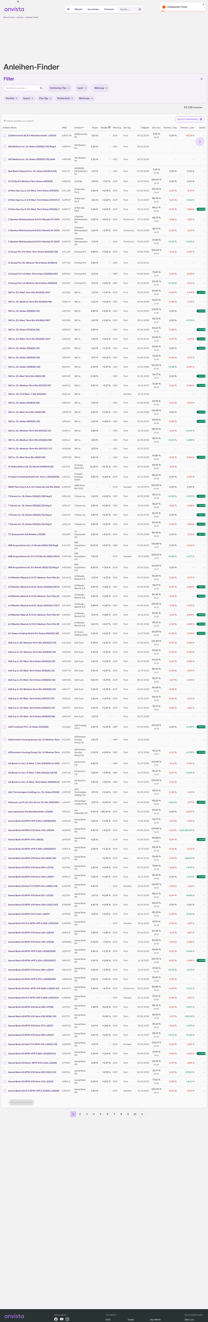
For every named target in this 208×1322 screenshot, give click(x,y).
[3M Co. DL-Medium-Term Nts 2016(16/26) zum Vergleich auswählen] (5, 440)
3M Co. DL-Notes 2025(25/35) (24, 348)
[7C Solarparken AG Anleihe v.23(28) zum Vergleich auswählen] (5, 534)
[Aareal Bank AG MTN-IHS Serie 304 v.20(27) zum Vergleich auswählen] (5, 877)
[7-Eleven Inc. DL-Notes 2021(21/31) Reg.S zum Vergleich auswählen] (5, 515)
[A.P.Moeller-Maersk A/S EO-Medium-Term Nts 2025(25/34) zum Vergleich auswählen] (5, 596)
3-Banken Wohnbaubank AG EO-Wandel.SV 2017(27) (35, 241)
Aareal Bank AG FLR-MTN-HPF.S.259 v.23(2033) (33, 997)
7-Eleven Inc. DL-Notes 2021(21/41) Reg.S (29, 524)
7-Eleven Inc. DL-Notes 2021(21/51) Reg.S (29, 505)
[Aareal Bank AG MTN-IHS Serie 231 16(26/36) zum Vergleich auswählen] (5, 858)
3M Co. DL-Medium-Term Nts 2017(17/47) (29, 385)
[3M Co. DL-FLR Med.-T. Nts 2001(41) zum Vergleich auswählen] (5, 394)
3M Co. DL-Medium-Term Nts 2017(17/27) (29, 430)
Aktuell (78, 9)
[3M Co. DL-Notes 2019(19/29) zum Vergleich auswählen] (5, 329)
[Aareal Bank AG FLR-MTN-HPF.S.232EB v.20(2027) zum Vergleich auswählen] (5, 1091)
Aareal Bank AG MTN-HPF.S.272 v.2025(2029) (32, 979)
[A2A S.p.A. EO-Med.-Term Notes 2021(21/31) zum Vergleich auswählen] (5, 670)
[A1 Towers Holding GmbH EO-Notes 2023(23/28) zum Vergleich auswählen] (5, 633)
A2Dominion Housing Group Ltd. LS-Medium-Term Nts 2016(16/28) (43, 752)
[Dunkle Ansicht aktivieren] (18, 1)
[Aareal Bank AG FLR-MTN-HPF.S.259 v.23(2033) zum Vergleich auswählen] (5, 997)
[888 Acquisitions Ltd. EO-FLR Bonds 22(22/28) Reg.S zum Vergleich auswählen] (5, 556)
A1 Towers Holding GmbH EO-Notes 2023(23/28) (33, 633)
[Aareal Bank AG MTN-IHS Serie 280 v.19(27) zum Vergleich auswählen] (5, 970)
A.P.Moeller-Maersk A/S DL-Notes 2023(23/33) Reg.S (36, 605)
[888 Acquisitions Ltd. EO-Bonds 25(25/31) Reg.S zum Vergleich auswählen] (5, 567)
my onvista (93, 9)
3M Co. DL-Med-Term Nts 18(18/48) (26, 412)
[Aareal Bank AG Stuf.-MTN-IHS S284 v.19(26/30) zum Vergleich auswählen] (5, 988)
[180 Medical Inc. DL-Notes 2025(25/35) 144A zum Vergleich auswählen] (5, 159)
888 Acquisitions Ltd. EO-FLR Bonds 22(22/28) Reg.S (36, 556)
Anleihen (20, 17)
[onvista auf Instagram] (67, 1319)
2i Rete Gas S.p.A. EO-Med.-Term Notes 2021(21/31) (35, 209)
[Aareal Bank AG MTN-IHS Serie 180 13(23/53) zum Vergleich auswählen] (5, 1072)
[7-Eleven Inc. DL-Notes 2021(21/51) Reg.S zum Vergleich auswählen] (5, 505)
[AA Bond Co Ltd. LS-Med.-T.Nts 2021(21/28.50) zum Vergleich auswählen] (5, 772)
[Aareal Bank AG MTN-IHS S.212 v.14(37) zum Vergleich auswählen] (5, 914)
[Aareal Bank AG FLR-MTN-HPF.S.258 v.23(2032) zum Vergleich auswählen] (5, 923)
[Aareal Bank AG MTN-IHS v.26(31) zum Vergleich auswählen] (5, 839)
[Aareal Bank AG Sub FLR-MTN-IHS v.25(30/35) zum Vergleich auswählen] (5, 1044)
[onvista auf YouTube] (61, 1319)
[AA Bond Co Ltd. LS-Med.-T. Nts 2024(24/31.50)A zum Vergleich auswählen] (5, 763)
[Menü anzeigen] (68, 9)
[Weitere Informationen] (109, 127)
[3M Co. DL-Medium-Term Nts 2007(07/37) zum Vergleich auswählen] (5, 448)
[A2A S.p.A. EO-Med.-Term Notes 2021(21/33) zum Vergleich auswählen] (5, 708)
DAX (108, 1319)
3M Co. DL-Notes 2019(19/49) (24, 402)
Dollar (131, 1319)
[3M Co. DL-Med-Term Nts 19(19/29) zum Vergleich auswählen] (5, 376)
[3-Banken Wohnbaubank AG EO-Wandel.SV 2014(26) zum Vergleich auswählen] (5, 219)
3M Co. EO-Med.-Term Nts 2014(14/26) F (29, 320)
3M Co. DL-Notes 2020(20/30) (24, 421)
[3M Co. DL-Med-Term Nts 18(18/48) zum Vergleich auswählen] (5, 412)
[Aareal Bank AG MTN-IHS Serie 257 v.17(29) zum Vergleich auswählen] (5, 895)
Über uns (189, 1319)
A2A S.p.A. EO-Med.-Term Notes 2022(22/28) (31, 716)
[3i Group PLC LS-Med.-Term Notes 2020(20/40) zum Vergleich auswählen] (5, 274)
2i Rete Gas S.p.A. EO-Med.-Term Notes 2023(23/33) (35, 190)
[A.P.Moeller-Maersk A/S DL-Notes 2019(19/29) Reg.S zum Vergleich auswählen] (5, 587)
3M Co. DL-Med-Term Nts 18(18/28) (26, 457)
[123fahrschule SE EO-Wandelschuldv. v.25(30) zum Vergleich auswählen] (5, 135)
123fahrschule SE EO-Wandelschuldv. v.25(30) (32, 135)
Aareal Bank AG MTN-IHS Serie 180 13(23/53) (32, 1072)
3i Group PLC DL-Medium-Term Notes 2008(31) (32, 262)
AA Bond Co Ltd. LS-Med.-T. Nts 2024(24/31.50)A (34, 763)
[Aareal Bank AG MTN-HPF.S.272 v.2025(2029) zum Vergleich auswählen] (5, 979)
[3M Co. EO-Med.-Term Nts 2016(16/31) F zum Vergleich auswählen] (5, 339)
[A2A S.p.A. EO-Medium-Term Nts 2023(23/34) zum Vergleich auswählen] (5, 642)
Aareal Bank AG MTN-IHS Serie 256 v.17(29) (30, 1006)
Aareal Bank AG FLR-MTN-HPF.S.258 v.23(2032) (33, 923)
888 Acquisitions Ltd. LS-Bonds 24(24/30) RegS (33, 545)
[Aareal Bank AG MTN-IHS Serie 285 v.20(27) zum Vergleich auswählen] (5, 1035)
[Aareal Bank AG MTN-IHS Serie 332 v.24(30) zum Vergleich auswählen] (5, 830)
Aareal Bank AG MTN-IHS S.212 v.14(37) (29, 913)
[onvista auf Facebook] (56, 1319)
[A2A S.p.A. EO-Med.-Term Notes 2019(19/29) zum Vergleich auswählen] (5, 661)
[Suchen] (140, 9)
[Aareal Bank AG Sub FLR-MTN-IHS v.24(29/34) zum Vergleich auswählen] (5, 886)
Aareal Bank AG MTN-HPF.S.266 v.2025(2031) (32, 1053)
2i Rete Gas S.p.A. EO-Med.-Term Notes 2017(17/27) (35, 199)
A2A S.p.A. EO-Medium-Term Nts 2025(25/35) (32, 651)
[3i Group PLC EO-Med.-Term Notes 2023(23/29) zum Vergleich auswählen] (5, 252)
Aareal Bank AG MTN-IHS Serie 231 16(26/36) (32, 858)
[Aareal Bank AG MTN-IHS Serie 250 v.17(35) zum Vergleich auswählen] (5, 867)
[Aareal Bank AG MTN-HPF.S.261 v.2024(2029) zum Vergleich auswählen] (5, 821)
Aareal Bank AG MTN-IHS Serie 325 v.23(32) (31, 941)
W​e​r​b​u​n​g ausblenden (128, 39)
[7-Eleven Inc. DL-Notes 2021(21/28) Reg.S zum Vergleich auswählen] (5, 496)
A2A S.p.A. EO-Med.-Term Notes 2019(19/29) (31, 661)
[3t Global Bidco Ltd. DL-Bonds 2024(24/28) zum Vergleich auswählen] (5, 466)
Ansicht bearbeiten (187, 119)
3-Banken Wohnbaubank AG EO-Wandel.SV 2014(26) (36, 219)
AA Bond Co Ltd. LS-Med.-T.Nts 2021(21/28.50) (32, 772)
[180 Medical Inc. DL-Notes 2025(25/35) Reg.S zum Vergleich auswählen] (5, 146)
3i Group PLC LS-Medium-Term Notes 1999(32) (32, 283)
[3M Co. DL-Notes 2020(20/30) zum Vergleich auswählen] (5, 421)
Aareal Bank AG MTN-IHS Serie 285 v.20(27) (31, 1034)
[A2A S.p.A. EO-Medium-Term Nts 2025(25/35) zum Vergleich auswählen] (5, 652)
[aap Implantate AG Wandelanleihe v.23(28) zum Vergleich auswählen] (5, 811)
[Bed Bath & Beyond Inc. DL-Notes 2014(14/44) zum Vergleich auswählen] (5, 171)
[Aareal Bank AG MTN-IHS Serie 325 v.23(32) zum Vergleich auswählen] (5, 942)
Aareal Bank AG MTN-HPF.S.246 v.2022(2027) (32, 848)
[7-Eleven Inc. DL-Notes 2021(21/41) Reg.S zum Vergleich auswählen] (5, 524)
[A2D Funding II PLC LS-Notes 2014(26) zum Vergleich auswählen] (5, 727)
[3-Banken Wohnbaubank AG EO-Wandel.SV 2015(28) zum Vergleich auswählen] (5, 230)
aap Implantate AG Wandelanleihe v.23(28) (30, 811)
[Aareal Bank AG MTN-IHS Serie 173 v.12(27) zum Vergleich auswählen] (5, 1025)
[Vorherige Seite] (66, 1114)
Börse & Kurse (9, 17)
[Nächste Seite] (142, 1114)
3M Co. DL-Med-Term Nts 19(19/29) (26, 376)
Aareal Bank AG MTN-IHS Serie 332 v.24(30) (31, 830)
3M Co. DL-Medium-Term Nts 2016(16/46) (30, 301)
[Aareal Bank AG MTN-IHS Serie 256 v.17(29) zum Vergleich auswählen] (5, 1007)
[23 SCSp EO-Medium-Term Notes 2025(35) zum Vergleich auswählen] (5, 181)
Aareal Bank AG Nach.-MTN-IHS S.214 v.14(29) (32, 1062)
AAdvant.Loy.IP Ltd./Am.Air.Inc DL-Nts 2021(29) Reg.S (36, 802)
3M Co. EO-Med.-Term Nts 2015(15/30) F (29, 292)
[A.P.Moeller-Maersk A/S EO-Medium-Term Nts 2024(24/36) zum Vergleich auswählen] (5, 624)
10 (135, 1114)
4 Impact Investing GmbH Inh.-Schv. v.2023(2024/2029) (37, 476)
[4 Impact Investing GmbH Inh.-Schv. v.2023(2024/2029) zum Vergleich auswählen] (5, 477)
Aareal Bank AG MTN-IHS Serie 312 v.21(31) (30, 1081)
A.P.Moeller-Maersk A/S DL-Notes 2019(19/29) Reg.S (36, 586)
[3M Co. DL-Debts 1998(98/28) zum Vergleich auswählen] (5, 367)
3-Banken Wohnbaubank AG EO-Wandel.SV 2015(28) (35, 230)
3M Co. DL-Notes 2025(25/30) (24, 310)
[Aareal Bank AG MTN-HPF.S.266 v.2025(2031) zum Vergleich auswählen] (5, 1053)
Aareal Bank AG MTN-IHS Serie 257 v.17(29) (30, 895)
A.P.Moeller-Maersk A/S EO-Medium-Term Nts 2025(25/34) (39, 596)
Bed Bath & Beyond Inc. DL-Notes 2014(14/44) (32, 171)
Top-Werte (155, 1319)
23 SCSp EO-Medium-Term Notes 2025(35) (30, 181)
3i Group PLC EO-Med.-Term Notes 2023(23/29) (33, 251)
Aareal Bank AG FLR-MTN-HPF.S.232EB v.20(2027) (34, 1090)
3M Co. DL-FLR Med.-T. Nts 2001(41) (27, 394)
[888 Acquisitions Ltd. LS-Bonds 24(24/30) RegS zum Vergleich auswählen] (5, 545)
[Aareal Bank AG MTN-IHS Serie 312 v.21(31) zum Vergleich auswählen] (5, 1081)
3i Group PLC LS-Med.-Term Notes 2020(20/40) (33, 273)
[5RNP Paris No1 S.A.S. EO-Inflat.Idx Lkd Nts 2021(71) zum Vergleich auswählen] (5, 487)
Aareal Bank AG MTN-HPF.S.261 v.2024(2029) (32, 820)
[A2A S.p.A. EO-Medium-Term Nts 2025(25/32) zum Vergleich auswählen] (5, 689)
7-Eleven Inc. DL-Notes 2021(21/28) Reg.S (30, 496)
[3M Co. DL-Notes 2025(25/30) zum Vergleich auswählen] (5, 311)
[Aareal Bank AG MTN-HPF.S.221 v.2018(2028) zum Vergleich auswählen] (5, 951)
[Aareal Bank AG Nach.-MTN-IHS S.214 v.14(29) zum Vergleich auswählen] (5, 1063)
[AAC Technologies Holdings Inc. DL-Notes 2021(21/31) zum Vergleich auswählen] (5, 792)
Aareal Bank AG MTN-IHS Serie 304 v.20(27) (31, 876)
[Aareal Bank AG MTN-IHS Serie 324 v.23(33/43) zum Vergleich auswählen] (5, 904)
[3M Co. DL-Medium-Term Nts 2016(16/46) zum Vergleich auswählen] (5, 301)
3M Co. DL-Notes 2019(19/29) (24, 329)
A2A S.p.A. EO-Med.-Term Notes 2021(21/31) (31, 670)
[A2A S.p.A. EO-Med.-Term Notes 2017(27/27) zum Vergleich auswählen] (5, 698)
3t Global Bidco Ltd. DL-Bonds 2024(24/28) (30, 466)
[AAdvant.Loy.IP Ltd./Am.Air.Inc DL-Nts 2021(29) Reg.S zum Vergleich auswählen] (5, 802)
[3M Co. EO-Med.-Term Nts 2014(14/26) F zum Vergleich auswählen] (5, 320)
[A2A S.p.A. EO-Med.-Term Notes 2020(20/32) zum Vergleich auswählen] (5, 680)
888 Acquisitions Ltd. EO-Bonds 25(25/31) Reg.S (33, 567)
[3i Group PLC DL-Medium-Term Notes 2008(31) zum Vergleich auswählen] (5, 263)
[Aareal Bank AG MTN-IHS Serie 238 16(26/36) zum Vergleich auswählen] (5, 1016)
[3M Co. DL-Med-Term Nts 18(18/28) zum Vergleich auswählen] (5, 457)
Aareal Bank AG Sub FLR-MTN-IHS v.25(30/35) (32, 1044)
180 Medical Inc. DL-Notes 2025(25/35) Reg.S (32, 146)
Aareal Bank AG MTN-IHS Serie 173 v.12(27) (30, 1025)
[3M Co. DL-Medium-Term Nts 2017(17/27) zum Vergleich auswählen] (5, 430)
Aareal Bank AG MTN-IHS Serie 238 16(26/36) (32, 1016)
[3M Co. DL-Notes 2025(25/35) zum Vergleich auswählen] (5, 348)
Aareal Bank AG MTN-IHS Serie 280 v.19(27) (31, 969)
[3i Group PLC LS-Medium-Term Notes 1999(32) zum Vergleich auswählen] (5, 283)
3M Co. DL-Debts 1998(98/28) (24, 366)
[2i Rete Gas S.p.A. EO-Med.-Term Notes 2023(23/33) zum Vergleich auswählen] (5, 190)
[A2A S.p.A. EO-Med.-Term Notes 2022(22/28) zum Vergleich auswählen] (5, 716)
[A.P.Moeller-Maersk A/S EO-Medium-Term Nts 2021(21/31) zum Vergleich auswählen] (5, 615)
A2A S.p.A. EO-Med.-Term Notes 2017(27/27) (31, 698)
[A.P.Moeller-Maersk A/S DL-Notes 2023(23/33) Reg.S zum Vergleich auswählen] (5, 605)
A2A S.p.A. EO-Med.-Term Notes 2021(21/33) (31, 707)
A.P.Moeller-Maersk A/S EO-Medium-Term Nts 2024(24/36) (39, 624)
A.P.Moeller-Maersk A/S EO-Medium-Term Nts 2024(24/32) (39, 577)
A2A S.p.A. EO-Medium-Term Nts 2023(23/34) (32, 642)
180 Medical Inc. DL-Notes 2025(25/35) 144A (31, 159)
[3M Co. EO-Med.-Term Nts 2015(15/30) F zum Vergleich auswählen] (5, 292)
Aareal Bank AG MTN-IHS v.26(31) (25, 839)
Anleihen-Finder (32, 17)
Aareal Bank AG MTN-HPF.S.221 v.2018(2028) (32, 951)
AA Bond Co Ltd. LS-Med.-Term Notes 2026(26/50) (34, 781)
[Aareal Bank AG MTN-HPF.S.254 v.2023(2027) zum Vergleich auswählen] (5, 960)
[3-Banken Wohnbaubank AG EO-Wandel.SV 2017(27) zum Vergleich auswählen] (5, 241)
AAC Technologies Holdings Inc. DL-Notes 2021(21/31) (36, 792)
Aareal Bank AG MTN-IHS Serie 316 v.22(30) (31, 932)
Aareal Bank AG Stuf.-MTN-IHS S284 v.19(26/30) (33, 988)
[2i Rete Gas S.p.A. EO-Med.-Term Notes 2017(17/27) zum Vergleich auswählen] (5, 200)
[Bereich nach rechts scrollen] (199, 141)
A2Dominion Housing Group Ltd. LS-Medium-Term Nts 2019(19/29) (43, 739)
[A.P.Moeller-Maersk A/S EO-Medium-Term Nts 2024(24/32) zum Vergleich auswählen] (5, 577)
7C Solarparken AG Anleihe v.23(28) (26, 534)
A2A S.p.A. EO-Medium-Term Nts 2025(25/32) (32, 689)
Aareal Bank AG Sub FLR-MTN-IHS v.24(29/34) (32, 886)
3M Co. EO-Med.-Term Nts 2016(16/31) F (29, 338)
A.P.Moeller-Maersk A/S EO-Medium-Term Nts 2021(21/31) (38, 614)
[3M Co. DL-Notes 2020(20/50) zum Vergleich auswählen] (5, 357)
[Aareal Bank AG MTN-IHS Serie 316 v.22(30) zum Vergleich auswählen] (5, 932)
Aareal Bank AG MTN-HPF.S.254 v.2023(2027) (32, 960)
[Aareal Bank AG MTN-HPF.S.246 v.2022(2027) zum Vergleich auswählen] (5, 849)
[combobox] (24, 88)
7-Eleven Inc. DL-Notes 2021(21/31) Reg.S (30, 514)
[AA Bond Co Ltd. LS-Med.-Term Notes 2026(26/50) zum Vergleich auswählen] (5, 782)
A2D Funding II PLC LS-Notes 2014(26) (28, 726)
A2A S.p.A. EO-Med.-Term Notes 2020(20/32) (31, 679)
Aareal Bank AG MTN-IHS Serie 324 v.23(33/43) (33, 904)
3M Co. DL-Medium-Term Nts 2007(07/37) (30, 448)
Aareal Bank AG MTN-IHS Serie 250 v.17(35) (30, 867)
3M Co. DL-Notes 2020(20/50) (24, 357)
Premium (109, 9)
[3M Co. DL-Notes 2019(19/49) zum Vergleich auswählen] (5, 403)
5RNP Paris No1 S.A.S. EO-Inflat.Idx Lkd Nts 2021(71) (35, 486)
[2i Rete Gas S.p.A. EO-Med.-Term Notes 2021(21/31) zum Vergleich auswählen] (5, 209)
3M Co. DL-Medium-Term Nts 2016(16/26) (30, 439)
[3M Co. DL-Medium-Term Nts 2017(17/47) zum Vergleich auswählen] (5, 385)
